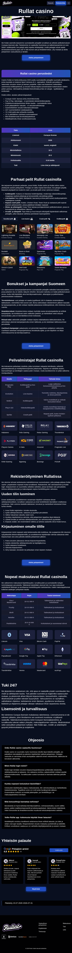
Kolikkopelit (61, 219)
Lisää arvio (59, 850)
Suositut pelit (8, 219)
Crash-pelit (43, 219)
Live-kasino (26, 219)
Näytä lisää (36, 889)
